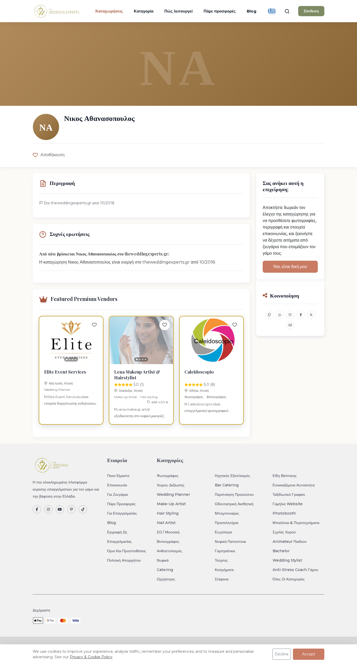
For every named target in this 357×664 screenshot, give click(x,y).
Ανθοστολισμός (169, 551)
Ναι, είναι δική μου (290, 266)
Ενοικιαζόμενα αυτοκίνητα (294, 485)
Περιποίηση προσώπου (234, 494)
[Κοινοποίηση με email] (290, 325)
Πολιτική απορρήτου (124, 560)
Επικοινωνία (117, 485)
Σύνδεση (311, 11)
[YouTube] (60, 509)
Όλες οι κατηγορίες (289, 579)
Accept (308, 654)
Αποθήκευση (53, 154)
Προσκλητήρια (226, 522)
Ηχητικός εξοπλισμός (232, 475)
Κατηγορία (143, 11)
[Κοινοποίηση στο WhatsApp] (280, 315)
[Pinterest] (71, 509)
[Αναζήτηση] (287, 11)
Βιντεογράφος (216, 397)
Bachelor (281, 551)
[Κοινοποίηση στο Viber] (290, 315)
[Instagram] (48, 509)
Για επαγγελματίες (122, 513)
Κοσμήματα (224, 569)
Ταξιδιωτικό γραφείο (289, 494)
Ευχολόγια (223, 532)
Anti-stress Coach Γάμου (295, 569)
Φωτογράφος (194, 397)
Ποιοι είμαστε (118, 475)
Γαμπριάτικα (225, 551)
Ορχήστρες (166, 579)
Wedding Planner (57, 390)
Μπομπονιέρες (227, 513)
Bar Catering (227, 485)
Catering (165, 569)
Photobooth (284, 513)
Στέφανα (221, 579)
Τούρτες (221, 560)
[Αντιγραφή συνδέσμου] (269, 315)
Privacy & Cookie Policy (91, 657)
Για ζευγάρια (117, 494)
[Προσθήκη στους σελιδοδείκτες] (94, 325)
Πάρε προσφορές (220, 11)
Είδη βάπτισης (285, 475)
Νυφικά (163, 560)
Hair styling (149, 397)
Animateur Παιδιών (290, 541)
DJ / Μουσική (168, 532)
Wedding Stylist (287, 560)
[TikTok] (83, 509)
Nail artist (166, 522)
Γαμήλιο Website (288, 504)
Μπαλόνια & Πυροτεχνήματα (296, 522)
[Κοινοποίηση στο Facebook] (301, 315)
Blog (251, 11)
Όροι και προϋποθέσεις (126, 551)
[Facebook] (37, 509)
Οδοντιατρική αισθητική (234, 504)
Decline (282, 654)
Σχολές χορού (284, 532)
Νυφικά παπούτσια (230, 541)
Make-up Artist (125, 397)
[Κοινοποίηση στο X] (311, 315)
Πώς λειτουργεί (178, 11)
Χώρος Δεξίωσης (171, 485)
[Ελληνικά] (272, 11)
